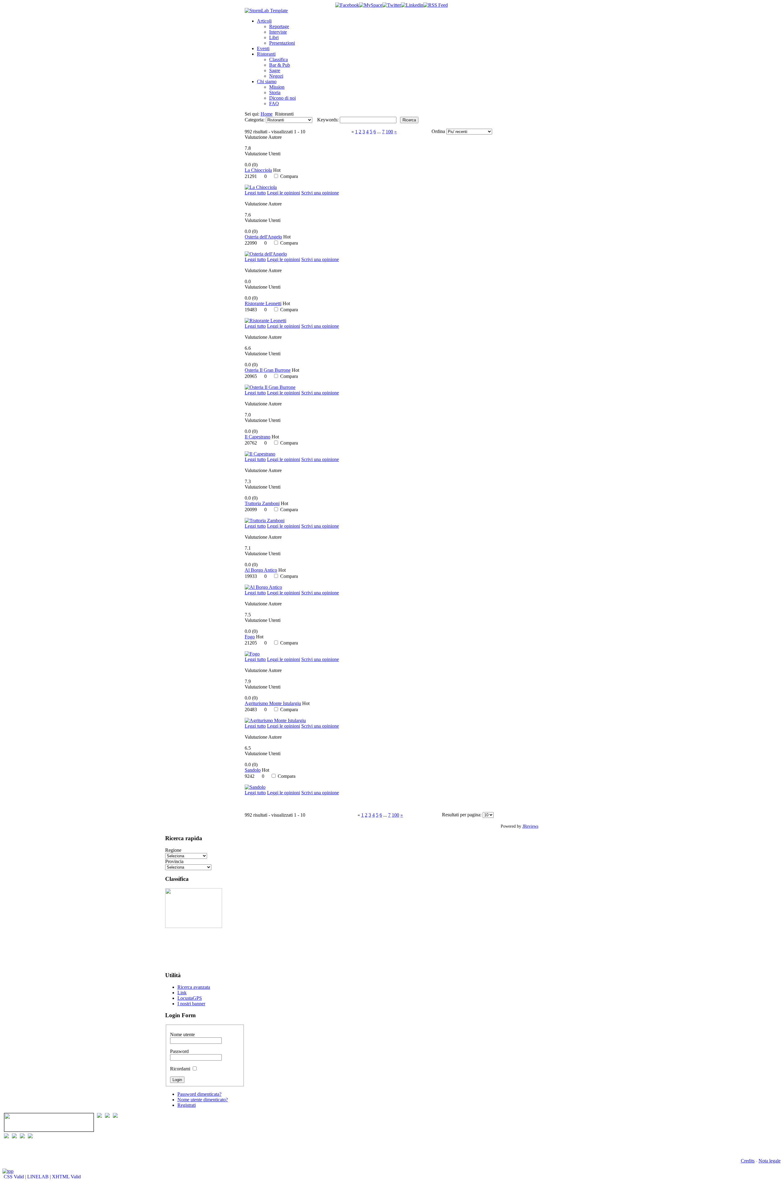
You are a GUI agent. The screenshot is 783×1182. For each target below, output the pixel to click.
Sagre (274, 70)
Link (182, 992)
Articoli (264, 21)
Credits (748, 1160)
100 (389, 131)
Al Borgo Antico (261, 570)
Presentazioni (282, 43)
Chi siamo (266, 81)
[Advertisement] (184, 947)
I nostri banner (191, 1003)
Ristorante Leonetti (263, 303)
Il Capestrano (257, 436)
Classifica (278, 59)
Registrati (186, 1105)
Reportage (279, 26)
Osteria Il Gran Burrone (268, 370)
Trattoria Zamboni (262, 503)
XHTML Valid (66, 1176)
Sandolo (253, 770)
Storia (274, 92)
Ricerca (409, 120)
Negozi (276, 76)
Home (267, 113)
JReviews (530, 826)
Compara (289, 176)
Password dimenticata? (199, 1094)
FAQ (274, 103)
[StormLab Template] (266, 10)
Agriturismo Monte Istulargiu (273, 703)
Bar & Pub (279, 65)
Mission (276, 87)
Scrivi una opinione (320, 192)
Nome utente (182, 1034)
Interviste (278, 32)
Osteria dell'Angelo (263, 236)
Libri (274, 37)
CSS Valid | (14, 1176)
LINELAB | (39, 1176)
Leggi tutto (255, 192)
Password (179, 1051)
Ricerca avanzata (193, 987)
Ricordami (180, 1068)
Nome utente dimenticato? (202, 1099)
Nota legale (770, 1160)
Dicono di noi (282, 98)
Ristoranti (266, 54)
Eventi (263, 48)
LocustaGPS (189, 998)
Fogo (250, 636)
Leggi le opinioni (283, 192)
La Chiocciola (258, 170)
